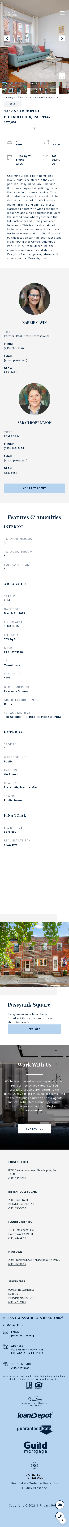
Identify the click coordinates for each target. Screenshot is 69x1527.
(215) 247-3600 (17, 1178)
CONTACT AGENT (34, 488)
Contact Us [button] (34, 1128)
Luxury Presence (34, 1488)
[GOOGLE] (34, 1465)
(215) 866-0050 (17, 1264)
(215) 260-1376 (14, 348)
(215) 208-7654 (14, 448)
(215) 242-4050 (17, 1238)
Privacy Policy (49, 1505)
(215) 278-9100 (17, 1302)
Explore (34, 1029)
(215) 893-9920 (17, 1208)
